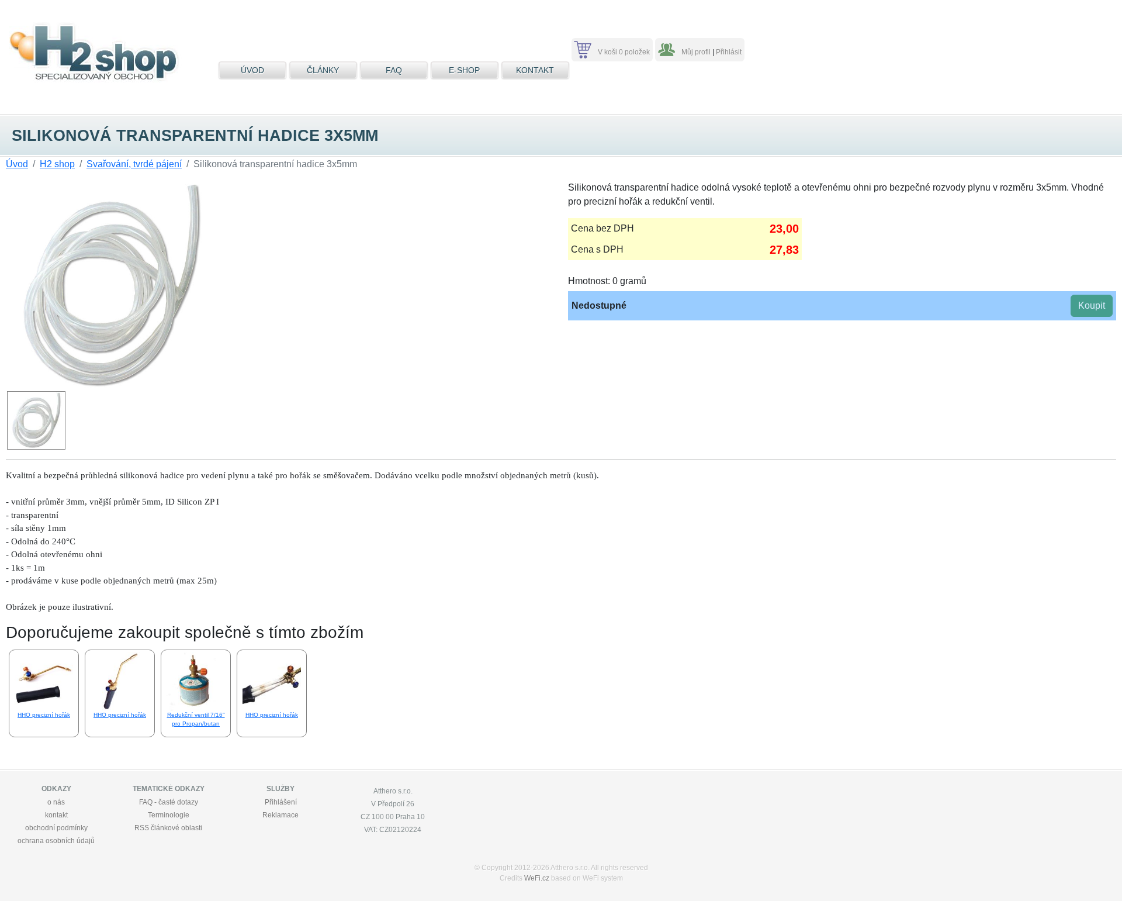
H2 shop (57, 164)
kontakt (56, 815)
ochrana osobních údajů (56, 841)
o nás (56, 802)
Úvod (17, 164)
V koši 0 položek (624, 52)
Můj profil (696, 52)
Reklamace (280, 815)
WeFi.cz (536, 878)
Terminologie (168, 815)
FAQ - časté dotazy (168, 802)
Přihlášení (281, 802)
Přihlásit (729, 52)
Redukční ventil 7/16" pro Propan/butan (196, 719)
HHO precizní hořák (44, 715)
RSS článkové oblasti (168, 828)
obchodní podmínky (56, 828)
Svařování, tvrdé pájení (134, 164)
